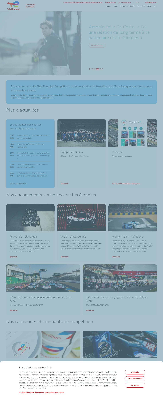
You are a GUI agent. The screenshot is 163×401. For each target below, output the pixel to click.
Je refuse (135, 385)
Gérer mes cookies (135, 379)
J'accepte (135, 372)
